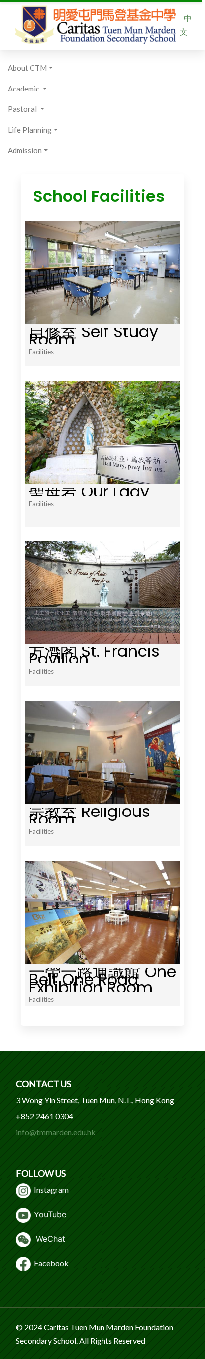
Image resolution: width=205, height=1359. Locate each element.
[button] (33, 68)
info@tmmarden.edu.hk (56, 1132)
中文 (186, 24)
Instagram (50, 1189)
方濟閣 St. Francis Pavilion (94, 655)
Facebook (50, 1263)
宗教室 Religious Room (89, 815)
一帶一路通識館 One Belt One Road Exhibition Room (102, 979)
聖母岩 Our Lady (89, 491)
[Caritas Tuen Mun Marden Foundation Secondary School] (95, 24)
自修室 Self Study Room (93, 335)
